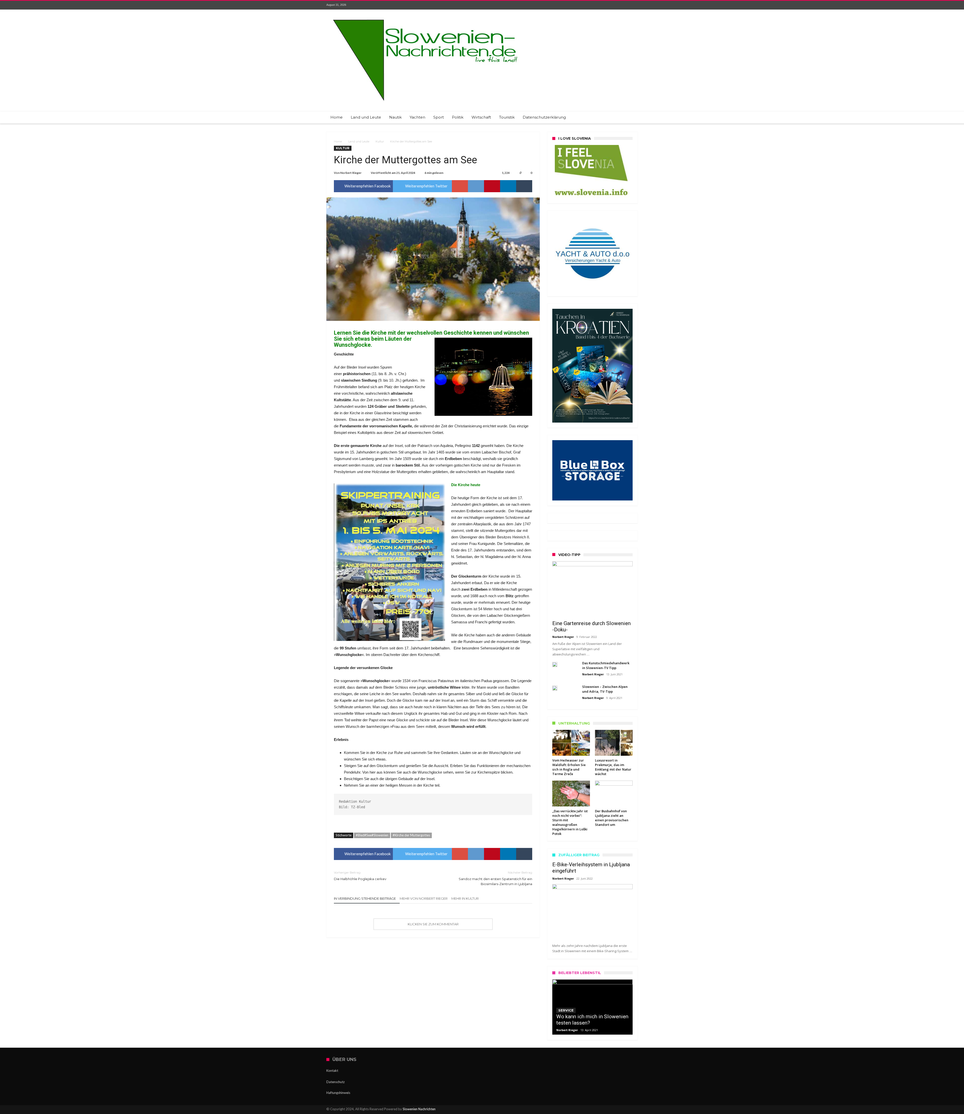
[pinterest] (492, 186)
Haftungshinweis (338, 1093)
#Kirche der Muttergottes (411, 835)
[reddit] (476, 186)
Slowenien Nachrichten (419, 1109)
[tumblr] (524, 186)
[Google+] (615, 5)
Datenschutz (335, 1082)
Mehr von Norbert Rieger (424, 898)
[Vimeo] (634, 5)
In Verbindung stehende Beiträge (365, 898)
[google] (460, 186)
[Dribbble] (624, 5)
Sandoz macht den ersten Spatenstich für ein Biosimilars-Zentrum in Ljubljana (495, 878)
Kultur (380, 141)
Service (566, 1010)
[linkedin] (508, 186)
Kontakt (332, 1071)
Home (338, 141)
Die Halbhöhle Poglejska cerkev (360, 876)
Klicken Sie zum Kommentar (433, 924)
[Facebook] (596, 5)
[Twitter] (606, 5)
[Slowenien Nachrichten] (425, 17)
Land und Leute (358, 141)
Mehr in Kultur (465, 898)
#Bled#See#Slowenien (372, 835)
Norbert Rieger (351, 173)
